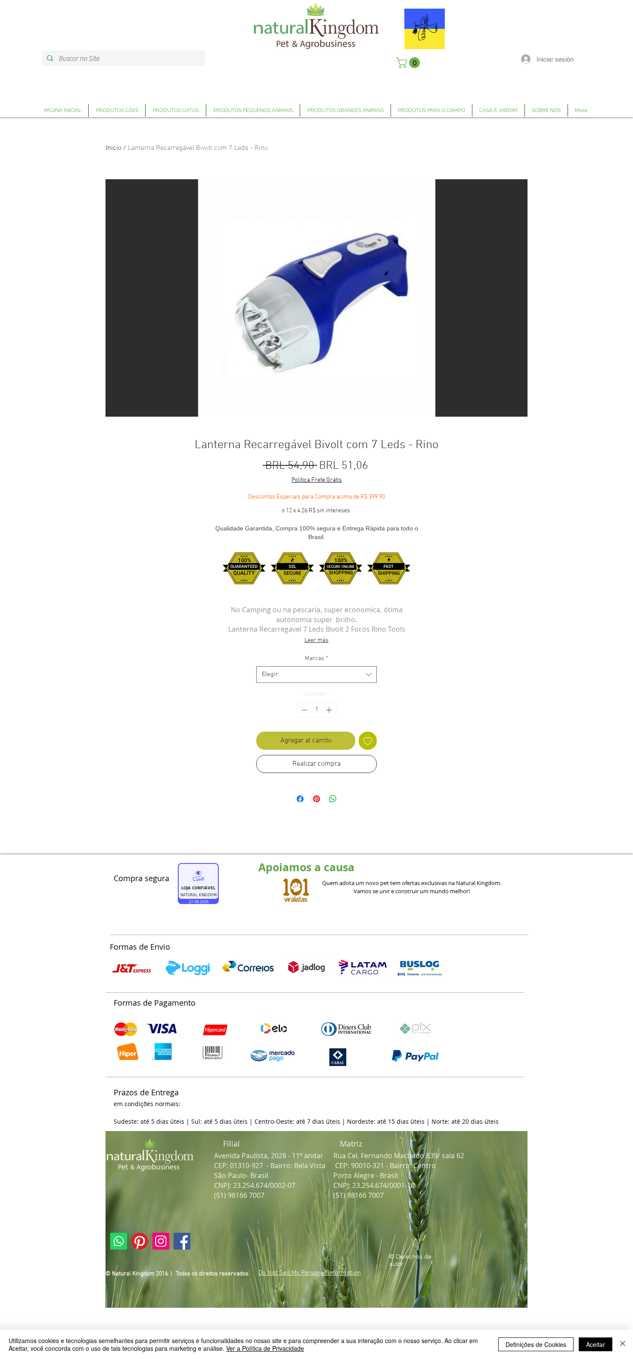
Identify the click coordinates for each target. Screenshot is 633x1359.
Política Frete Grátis (317, 480)
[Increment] (329, 709)
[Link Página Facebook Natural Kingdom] (182, 1241)
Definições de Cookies (536, 1344)
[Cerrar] (622, 1344)
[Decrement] (303, 709)
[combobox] (316, 674)
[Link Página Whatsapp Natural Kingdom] (118, 1241)
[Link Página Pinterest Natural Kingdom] (139, 1241)
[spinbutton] (316, 709)
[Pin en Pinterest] (316, 799)
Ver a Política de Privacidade (265, 1348)
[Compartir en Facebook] (300, 799)
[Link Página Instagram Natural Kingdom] (160, 1241)
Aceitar (595, 1344)
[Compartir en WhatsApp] (333, 799)
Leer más (316, 640)
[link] (409, 62)
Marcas (316, 658)
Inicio (113, 148)
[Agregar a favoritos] (368, 741)
